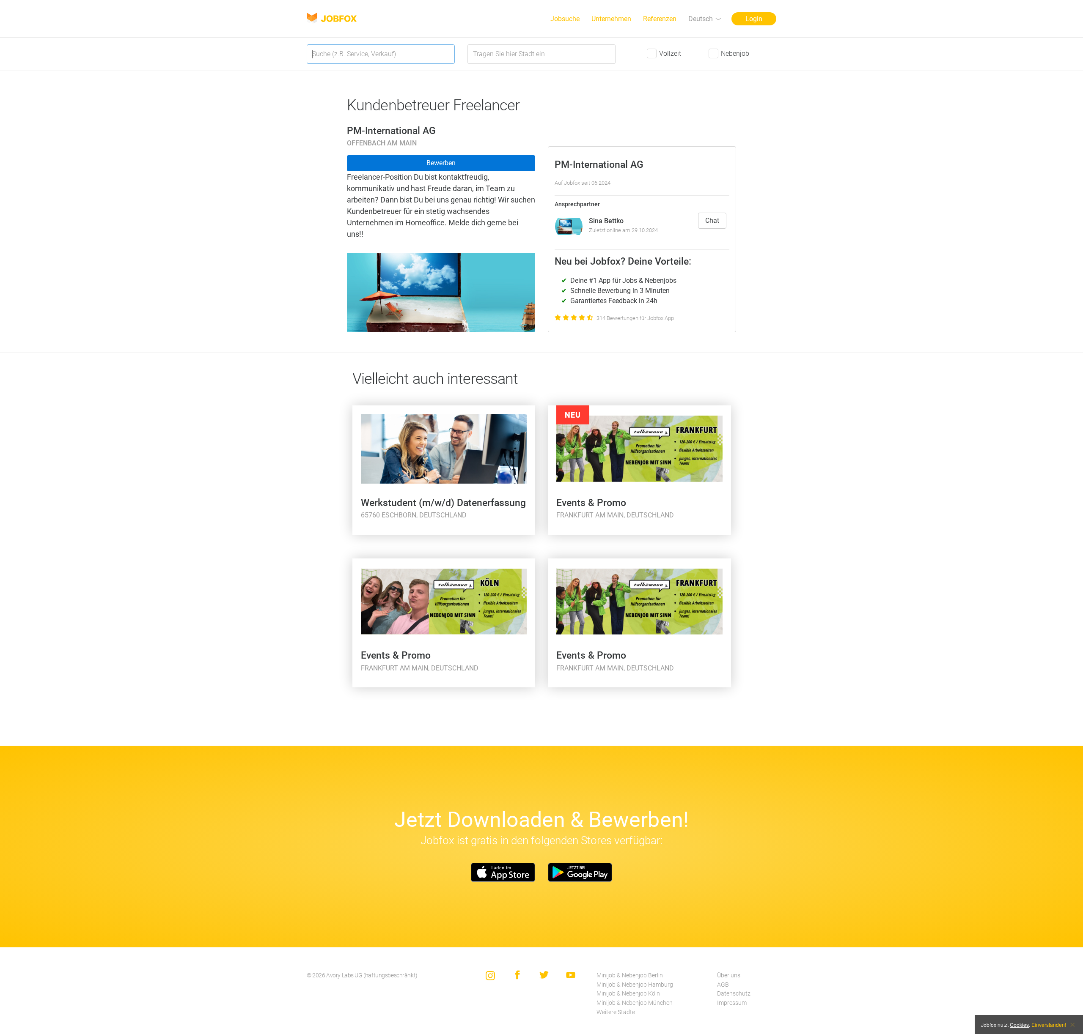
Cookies (1019, 1024)
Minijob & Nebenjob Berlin (629, 975)
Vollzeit (670, 53)
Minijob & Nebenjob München (634, 1003)
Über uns (728, 975)
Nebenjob (735, 53)
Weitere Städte (615, 1012)
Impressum (732, 1003)
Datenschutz (733, 993)
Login (753, 19)
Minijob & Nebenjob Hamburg (634, 984)
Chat (712, 220)
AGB (723, 984)
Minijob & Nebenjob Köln (628, 993)
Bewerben (441, 163)
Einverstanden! (1048, 1024)
